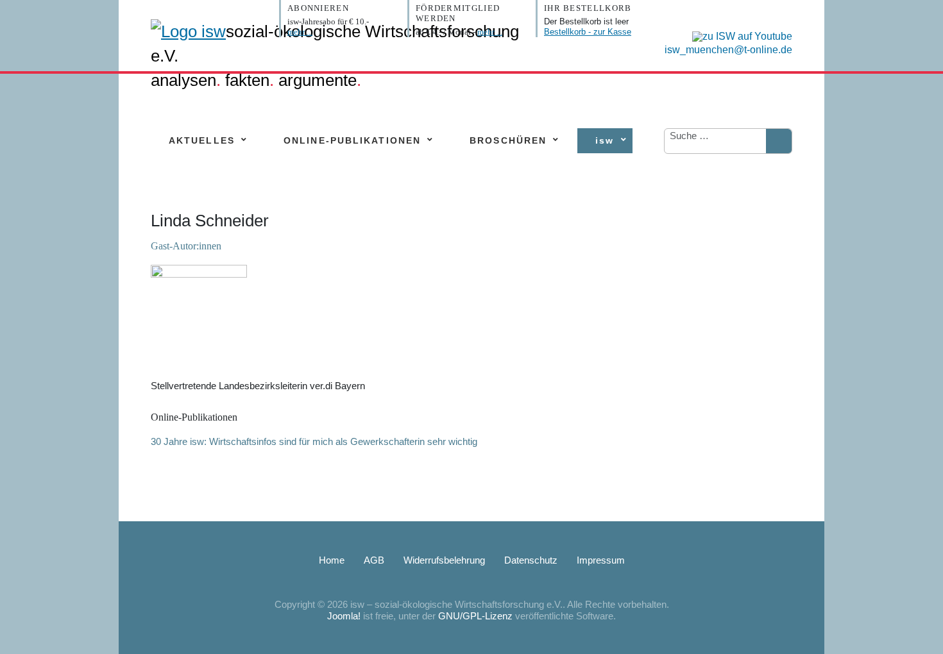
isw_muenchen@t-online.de (728, 49)
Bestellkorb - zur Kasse (587, 32)
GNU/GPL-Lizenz (475, 615)
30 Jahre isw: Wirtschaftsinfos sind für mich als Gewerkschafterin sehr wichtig (314, 441)
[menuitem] (202, 140)
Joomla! (344, 615)
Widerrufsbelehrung (444, 560)
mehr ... (299, 32)
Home (331, 560)
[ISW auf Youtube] (739, 35)
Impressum (601, 560)
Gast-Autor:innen (186, 245)
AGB (374, 560)
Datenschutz (530, 560)
